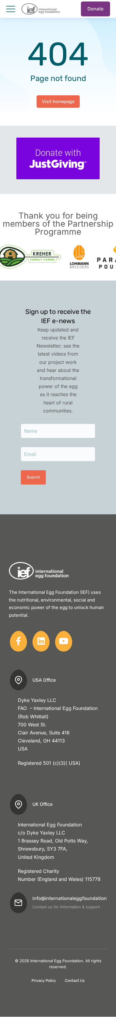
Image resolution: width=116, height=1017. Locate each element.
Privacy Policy (44, 980)
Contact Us (75, 980)
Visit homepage (58, 101)
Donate (95, 9)
